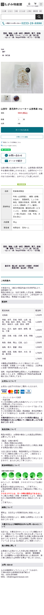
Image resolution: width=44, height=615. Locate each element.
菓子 (33, 33)
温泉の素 (35, 11)
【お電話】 (19, 541)
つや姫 (16, 11)
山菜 (15, 33)
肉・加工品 (34, 35)
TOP (2, 49)
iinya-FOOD (21, 37)
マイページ (29, 6)
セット (8, 37)
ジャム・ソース (21, 35)
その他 (37, 37)
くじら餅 (4, 11)
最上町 (14, 266)
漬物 (10, 33)
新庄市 (7, 266)
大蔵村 (29, 266)
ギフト (30, 37)
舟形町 (36, 266)
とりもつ (10, 11)
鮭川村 (22, 266)
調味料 (27, 33)
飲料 (12, 35)
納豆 (40, 11)
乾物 (39, 33)
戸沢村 (30, 268)
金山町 (23, 268)
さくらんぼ (22, 11)
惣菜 (5, 33)
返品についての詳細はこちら (12, 142)
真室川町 (15, 268)
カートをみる (35, 6)
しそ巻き (29, 11)
